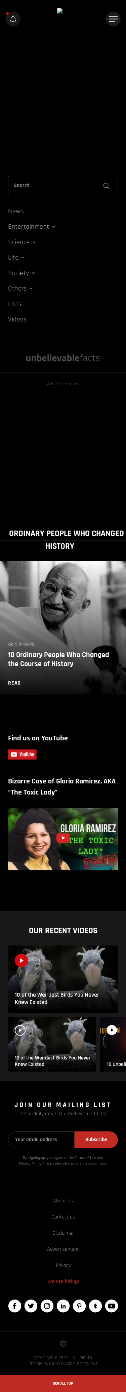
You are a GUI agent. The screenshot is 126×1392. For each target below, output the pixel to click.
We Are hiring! (63, 1281)
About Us (63, 1200)
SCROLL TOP (63, 1383)
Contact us (63, 1217)
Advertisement (63, 1249)
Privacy (63, 1265)
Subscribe (96, 1139)
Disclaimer (63, 1233)
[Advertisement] (63, 103)
